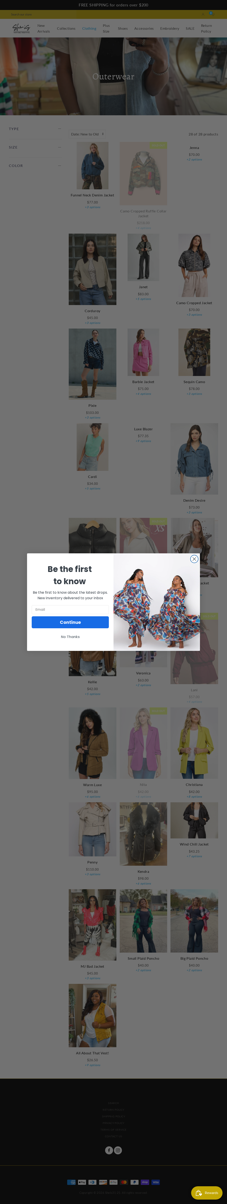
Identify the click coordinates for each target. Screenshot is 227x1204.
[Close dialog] (194, 559)
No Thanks (70, 636)
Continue (70, 622)
